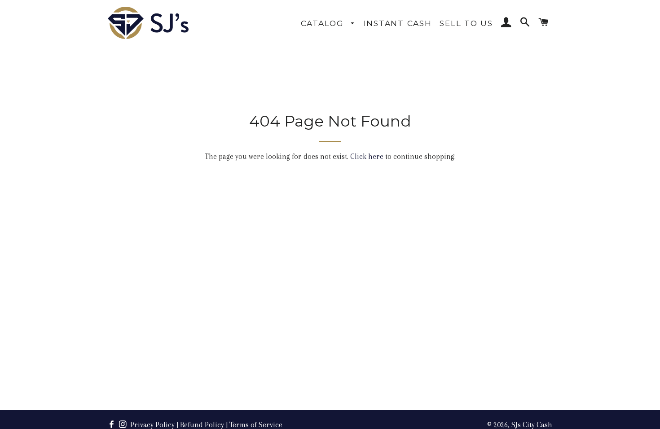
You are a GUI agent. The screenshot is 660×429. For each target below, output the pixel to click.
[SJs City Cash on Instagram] (123, 424)
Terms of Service (255, 424)
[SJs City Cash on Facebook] (112, 424)
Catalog (324, 23)
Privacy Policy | (154, 424)
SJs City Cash (531, 424)
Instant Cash (398, 23)
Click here (366, 156)
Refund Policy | (204, 424)
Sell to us (466, 23)
